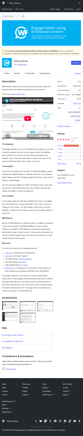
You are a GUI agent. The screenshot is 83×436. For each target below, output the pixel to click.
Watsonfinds (22, 64)
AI (79, 108)
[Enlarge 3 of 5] (33, 304)
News (4, 388)
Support (78, 73)
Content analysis (75, 116)
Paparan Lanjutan (63, 126)
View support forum (64, 183)
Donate (66, 391)
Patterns (25, 395)
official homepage (25, 259)
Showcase (26, 384)
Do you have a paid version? (12, 335)
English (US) (77, 103)
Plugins (24, 391)
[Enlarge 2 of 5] (15, 315)
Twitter (25, 265)
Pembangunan (44, 73)
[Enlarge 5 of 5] (51, 304)
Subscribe (8, 268)
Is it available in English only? (13, 341)
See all (78, 163)
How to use (9, 253)
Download (76, 63)
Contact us (9, 256)
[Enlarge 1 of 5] (15, 304)
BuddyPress (7, 412)
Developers (47, 391)
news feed (22, 262)
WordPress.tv (49, 395)
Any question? (7, 348)
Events (65, 388)
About (4, 384)
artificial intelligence (74, 112)
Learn (45, 384)
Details (6, 73)
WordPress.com (9, 401)
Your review (61, 163)
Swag (66, 395)
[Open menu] (80, 3)
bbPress (6, 408)
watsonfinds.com (18, 94)
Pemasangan (30, 73)
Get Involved (67, 384)
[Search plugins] (23, 16)
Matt (5, 405)
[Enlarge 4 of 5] (33, 315)
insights (78, 120)
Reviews (17, 73)
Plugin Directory (7, 9)
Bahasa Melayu (12, 421)
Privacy (5, 395)
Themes (25, 388)
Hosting (5, 391)
